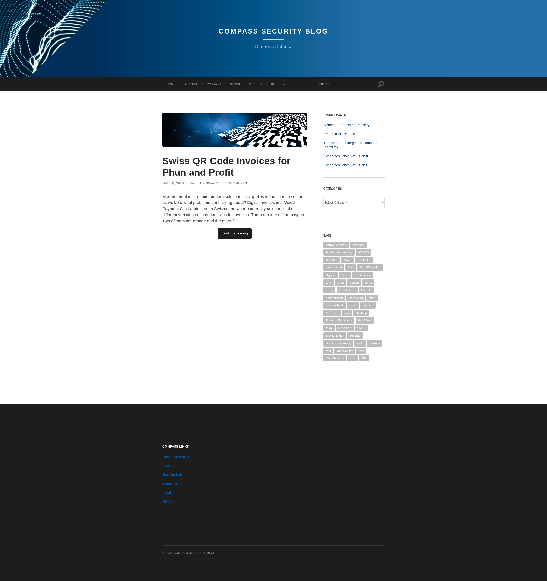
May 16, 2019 (173, 183)
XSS (352, 358)
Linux (353, 305)
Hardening (356, 297)
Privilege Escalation (339, 320)
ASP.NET (332, 260)
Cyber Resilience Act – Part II (345, 156)
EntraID (366, 290)
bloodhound (334, 267)
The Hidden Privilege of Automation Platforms (350, 145)
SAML (361, 328)
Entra (329, 290)
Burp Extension (370, 267)
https (372, 297)
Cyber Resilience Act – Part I (345, 165)
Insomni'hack (335, 305)
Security (354, 335)
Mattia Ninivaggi (204, 183)
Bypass (331, 275)
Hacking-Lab (172, 474)
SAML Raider (335, 335)
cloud (345, 275)
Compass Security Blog (273, 31)
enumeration (334, 297)
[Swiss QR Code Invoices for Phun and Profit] (234, 130)
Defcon (354, 282)
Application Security (339, 252)
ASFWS (363, 252)
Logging (367, 305)
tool (328, 350)
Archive (191, 84)
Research (344, 328)
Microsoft (332, 313)
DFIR (368, 282)
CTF (329, 282)
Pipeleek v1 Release (339, 134)
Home (171, 84)
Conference (362, 275)
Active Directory (336, 244)
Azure (348, 260)
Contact (214, 84)
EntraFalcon (347, 290)
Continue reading (235, 233)
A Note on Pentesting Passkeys (347, 125)
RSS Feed (170, 501)
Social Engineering (338, 343)
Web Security (335, 358)
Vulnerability (345, 350)
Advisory (358, 244)
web (361, 350)
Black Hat (363, 260)
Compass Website (176, 457)
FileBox (168, 466)
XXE (364, 358)
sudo (360, 343)
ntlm (347, 313)
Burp (351, 267)
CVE (341, 282)
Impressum (170, 483)
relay (329, 328)
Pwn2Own (365, 320)
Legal (166, 492)
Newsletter (240, 84)
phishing (361, 313)
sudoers (374, 343)
